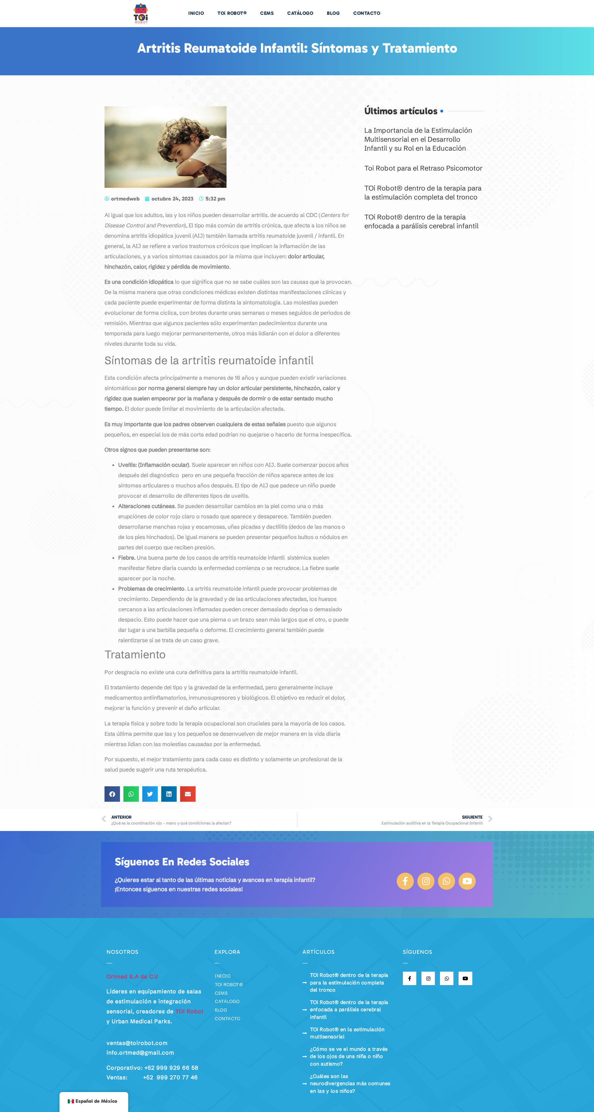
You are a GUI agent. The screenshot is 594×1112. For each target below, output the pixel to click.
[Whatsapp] (446, 881)
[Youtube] (467, 881)
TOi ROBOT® (232, 13)
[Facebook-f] (405, 881)
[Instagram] (425, 881)
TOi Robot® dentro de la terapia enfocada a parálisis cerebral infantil (421, 221)
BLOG (333, 13)
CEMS (267, 13)
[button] (112, 794)
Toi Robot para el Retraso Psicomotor (423, 168)
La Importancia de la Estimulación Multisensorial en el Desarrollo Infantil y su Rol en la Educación (418, 139)
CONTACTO (366, 13)
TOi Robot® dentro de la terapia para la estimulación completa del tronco (423, 192)
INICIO (196, 13)
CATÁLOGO (300, 13)
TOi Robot (189, 1011)
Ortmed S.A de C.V (132, 976)
